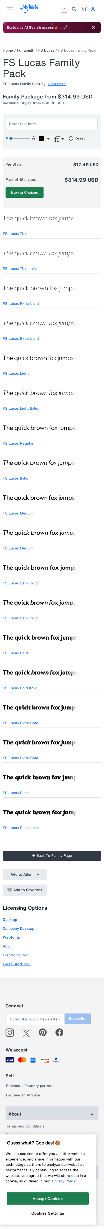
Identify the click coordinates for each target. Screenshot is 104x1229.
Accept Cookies (48, 1198)
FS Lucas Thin (15, 233)
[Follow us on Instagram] (12, 1032)
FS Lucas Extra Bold (20, 723)
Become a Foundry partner (29, 1085)
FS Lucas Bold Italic (20, 688)
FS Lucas (46, 50)
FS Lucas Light (16, 373)
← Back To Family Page (52, 855)
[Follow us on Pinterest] (45, 1032)
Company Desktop (18, 928)
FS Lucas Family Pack (77, 50)
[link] (84, 9)
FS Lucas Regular (18, 443)
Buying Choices (24, 192)
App (6, 946)
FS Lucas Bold (15, 653)
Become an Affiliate (23, 1095)
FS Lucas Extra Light (21, 303)
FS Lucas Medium (18, 513)
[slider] (19, 138)
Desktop (10, 919)
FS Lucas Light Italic (20, 408)
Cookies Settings (47, 1213)
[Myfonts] (29, 11)
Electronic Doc (15, 955)
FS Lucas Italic (15, 478)
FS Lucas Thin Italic (20, 268)
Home (8, 50)
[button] (44, 139)
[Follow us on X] (28, 1032)
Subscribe (78, 1018)
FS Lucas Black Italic (21, 827)
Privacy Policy (64, 1181)
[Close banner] (93, 27)
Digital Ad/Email (17, 964)
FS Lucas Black (16, 792)
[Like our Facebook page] (61, 1032)
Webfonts (11, 937)
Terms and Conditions (25, 1126)
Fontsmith (25, 50)
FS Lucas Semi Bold (20, 583)
